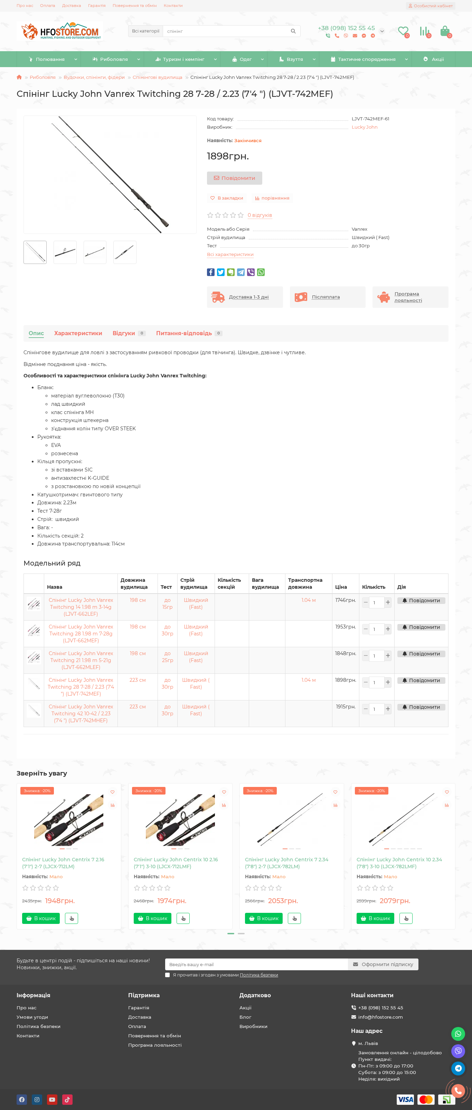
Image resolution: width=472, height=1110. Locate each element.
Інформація (33, 995)
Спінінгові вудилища (157, 77)
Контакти (173, 5)
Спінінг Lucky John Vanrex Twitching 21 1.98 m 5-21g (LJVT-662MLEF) (81, 660)
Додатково (255, 995)
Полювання (50, 59)
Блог (245, 1017)
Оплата (47, 5)
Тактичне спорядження (367, 59)
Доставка (71, 5)
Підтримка (144, 995)
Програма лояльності (155, 1045)
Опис (36, 333)
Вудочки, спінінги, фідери (94, 77)
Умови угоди (32, 1017)
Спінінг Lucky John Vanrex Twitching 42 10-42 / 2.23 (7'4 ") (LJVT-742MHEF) (81, 714)
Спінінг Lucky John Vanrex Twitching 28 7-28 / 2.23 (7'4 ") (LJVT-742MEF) (81, 687)
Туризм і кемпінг (183, 59)
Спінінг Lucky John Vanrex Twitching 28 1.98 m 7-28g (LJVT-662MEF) (81, 634)
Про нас (25, 5)
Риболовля (114, 59)
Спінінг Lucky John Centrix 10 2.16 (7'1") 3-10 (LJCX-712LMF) (176, 863)
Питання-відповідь (188, 333)
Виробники (253, 1026)
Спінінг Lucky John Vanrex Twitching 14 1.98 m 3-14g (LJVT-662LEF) (81, 607)
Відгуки (128, 333)
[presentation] (17, 855)
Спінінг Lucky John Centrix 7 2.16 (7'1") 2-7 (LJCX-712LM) (63, 863)
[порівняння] (112, 805)
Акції (438, 59)
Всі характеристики (230, 254)
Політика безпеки (38, 1026)
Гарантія (97, 5)
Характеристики (78, 333)
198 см (138, 600)
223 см (138, 680)
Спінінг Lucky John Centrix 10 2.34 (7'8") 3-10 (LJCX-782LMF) (399, 863)
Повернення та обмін (135, 5)
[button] (230, 933)
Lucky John (365, 127)
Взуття (295, 59)
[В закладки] (112, 792)
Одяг (246, 59)
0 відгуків (260, 215)
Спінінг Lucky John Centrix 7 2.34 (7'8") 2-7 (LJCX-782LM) (286, 863)
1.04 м (309, 600)
